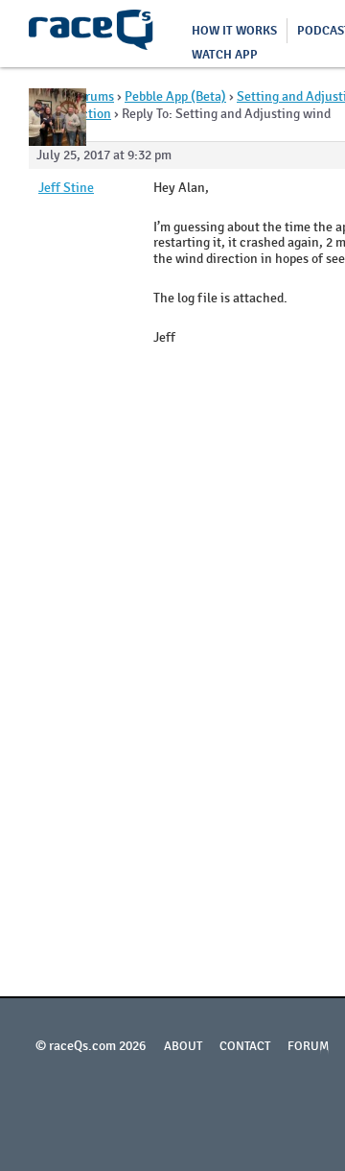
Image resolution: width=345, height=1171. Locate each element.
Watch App (225, 54)
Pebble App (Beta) (175, 96)
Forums (93, 96)
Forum (309, 1046)
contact (244, 1046)
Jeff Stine (66, 188)
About (183, 1046)
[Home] (91, 34)
